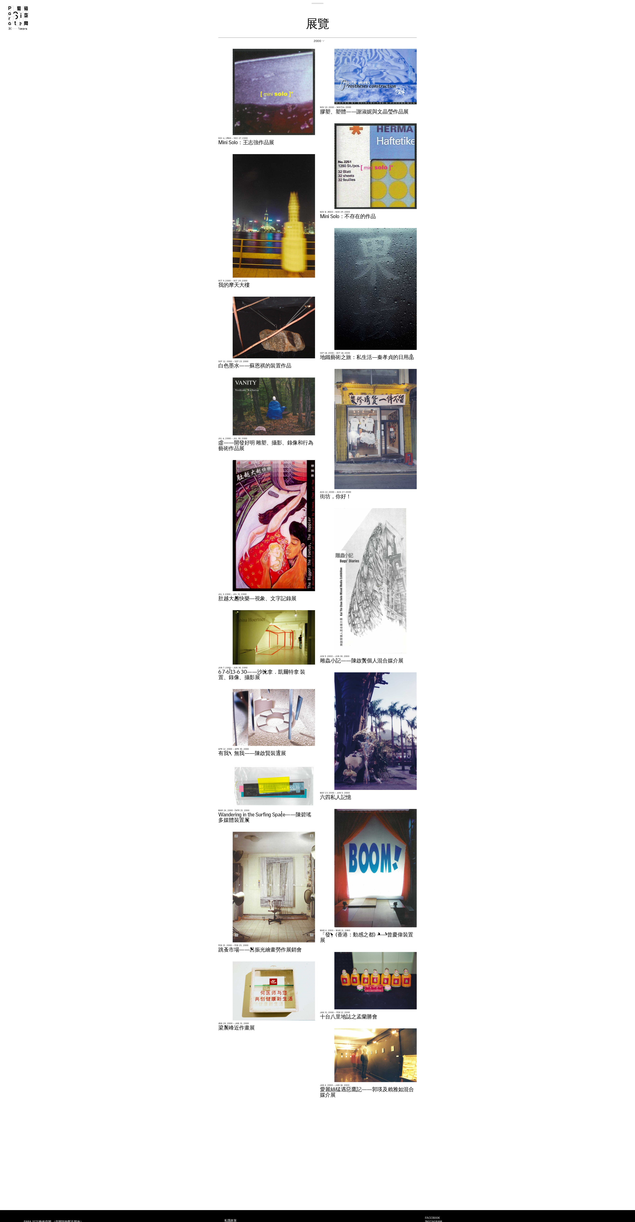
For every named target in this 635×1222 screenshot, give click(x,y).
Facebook (432, 1218)
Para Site (23, 18)
